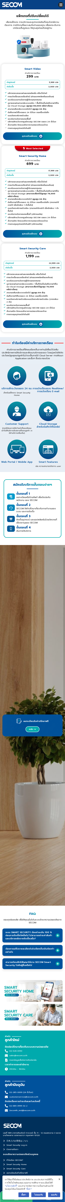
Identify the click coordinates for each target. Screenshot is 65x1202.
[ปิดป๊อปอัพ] (59, 1179)
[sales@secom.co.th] (6, 1055)
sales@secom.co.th (18, 1055)
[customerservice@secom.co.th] (6, 1096)
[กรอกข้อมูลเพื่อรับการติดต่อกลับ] (6, 1060)
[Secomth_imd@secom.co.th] (6, 1110)
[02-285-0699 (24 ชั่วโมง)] (6, 1092)
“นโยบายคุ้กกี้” (11, 1186)
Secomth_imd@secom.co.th (22, 1110)
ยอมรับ (54, 1194)
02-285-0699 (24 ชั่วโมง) (21, 1092)
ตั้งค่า (23, 1194)
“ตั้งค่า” (29, 1189)
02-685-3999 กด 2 (18, 1105)
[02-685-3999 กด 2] (6, 1105)
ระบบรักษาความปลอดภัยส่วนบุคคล (20, 1154)
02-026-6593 (15, 1050)
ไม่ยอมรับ (38, 1194)
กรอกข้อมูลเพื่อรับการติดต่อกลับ (23, 1060)
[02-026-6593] (6, 1050)
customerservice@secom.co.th (23, 1096)
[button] (60, 4)
